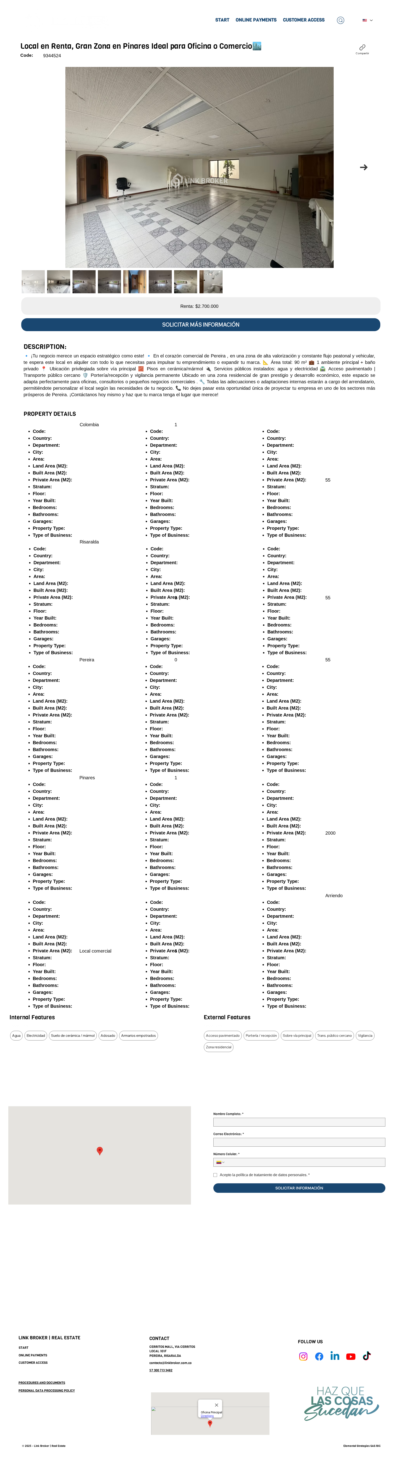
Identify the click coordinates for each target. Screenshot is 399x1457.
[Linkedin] (334, 1356)
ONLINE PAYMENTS (33, 1355)
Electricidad (36, 1035)
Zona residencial (218, 1047)
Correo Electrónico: (228, 1134)
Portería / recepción (261, 1035)
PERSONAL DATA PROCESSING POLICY (46, 1390)
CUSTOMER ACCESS (33, 1363)
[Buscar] (341, 20)
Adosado (108, 1035)
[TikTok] (366, 1356)
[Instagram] (303, 1356)
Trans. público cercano (334, 1035)
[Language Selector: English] (367, 20)
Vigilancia (365, 1035)
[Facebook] (319, 1356)
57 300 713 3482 (160, 1370)
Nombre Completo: (228, 1114)
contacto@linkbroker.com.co (170, 1363)
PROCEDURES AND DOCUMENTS (41, 1383)
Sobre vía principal (297, 1035)
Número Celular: (226, 1154)
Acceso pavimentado (223, 1035)
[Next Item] (364, 167)
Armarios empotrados (138, 1035)
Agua (16, 1035)
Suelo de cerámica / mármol (73, 1035)
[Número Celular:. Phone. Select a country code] (220, 1162)
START (23, 1348)
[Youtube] (350, 1356)
